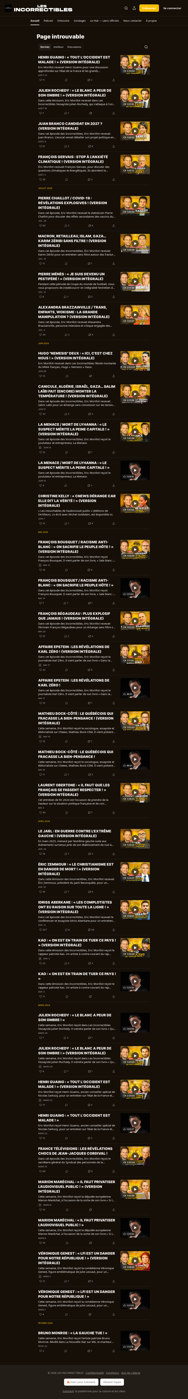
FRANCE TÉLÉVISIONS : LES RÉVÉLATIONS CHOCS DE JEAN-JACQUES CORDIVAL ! (75, 1151)
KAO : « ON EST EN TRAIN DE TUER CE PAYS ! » (77, 976)
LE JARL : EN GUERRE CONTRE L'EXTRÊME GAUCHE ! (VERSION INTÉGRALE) (74, 833)
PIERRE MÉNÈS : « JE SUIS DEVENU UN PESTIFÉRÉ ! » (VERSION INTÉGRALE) (71, 276)
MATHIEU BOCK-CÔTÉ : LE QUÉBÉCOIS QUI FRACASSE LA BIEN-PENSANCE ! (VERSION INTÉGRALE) (75, 718)
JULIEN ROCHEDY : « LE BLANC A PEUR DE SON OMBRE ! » (74, 1017)
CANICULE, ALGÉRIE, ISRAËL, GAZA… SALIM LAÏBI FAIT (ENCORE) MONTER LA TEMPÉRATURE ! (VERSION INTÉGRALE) (76, 391)
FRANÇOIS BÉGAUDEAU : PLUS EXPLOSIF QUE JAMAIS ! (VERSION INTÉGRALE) (74, 616)
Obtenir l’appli (112, 1382)
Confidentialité (95, 1373)
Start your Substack (82, 1382)
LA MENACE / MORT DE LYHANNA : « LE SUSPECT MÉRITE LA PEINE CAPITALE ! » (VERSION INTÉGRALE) (74, 429)
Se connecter (172, 8)
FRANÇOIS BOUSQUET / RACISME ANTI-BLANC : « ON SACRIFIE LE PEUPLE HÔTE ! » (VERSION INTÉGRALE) (75, 547)
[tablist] (60, 47)
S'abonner (149, 8)
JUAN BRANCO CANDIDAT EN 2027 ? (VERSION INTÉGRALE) (70, 126)
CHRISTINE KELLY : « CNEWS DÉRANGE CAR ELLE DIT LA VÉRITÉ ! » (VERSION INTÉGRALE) (77, 501)
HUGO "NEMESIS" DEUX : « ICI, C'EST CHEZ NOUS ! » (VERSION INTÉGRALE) (75, 355)
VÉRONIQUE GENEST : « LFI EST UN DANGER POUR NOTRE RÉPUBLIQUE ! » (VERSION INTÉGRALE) (76, 1258)
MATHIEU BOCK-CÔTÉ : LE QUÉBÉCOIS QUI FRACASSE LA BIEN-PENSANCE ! (75, 754)
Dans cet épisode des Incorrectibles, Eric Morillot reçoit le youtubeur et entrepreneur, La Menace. (74, 441)
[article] (94, 69)
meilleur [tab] (58, 47)
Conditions (112, 1373)
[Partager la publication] (134, 8)
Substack (68, 1391)
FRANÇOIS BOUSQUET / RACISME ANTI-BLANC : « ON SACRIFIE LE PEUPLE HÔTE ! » (75, 582)
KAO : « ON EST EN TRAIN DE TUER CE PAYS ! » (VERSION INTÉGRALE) (77, 942)
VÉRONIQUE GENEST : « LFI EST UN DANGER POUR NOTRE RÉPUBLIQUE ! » (76, 1294)
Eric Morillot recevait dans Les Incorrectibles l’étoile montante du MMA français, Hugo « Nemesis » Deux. (77, 365)
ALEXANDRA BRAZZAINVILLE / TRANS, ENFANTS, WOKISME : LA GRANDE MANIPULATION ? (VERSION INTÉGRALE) (74, 312)
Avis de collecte (130, 1373)
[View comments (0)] (66, 80)
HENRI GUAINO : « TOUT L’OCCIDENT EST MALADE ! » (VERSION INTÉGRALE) (74, 59)
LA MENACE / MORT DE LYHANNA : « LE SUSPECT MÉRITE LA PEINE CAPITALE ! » (74, 465)
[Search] (126, 8)
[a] (135, 64)
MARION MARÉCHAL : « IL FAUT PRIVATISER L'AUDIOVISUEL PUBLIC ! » (76, 1222)
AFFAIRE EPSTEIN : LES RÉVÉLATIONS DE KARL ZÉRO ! (73, 682)
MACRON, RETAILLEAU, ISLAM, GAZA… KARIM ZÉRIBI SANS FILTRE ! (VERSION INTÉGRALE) (72, 241)
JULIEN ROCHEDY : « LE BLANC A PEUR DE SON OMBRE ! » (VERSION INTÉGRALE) (74, 92)
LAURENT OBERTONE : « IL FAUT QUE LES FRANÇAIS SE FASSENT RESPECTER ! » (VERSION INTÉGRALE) (74, 790)
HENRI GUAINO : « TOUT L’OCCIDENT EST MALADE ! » (74, 1117)
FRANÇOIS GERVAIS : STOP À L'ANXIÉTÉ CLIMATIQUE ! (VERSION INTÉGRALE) (73, 159)
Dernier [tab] (45, 47)
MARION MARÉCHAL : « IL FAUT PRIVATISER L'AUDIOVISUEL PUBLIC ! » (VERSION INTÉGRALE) (76, 1187)
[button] (34, 20)
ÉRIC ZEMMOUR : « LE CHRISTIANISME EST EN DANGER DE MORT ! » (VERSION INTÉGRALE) (76, 869)
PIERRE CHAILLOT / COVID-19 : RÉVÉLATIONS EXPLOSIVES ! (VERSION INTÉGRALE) (72, 203)
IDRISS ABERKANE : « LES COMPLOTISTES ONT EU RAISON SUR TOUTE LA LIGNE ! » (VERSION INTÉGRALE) (75, 907)
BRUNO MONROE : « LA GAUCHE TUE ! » (72, 1333)
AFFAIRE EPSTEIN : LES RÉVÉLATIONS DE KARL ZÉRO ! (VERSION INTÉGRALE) (73, 649)
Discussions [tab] (74, 47)
